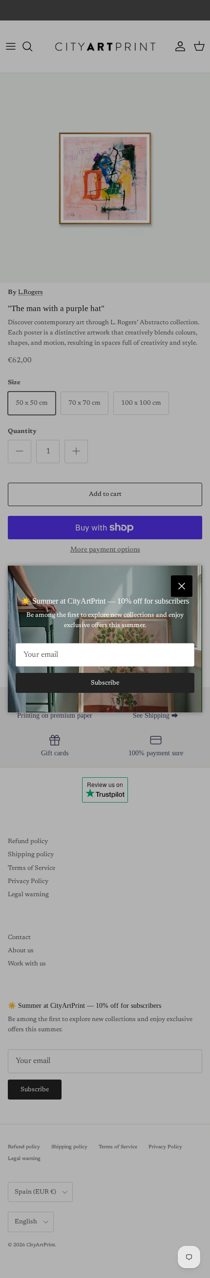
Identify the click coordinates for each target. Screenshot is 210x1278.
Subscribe (105, 683)
